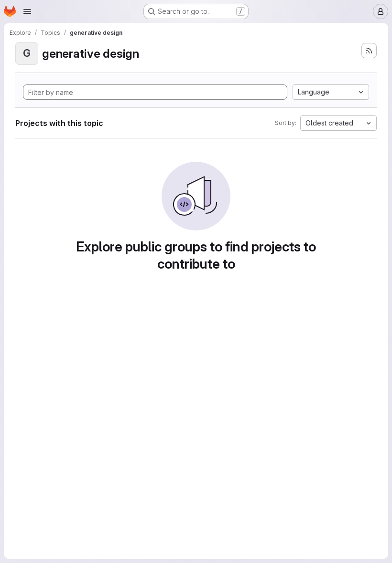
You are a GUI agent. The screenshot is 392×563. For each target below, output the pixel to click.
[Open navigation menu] (27, 11)
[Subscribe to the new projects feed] (369, 50)
